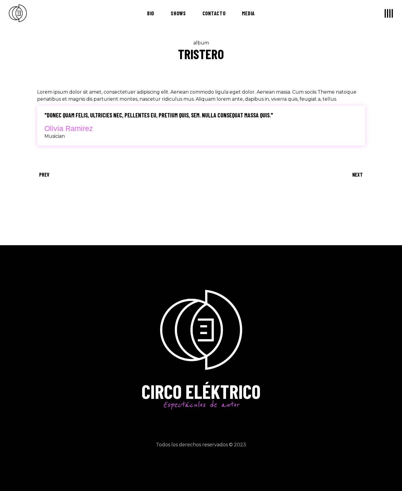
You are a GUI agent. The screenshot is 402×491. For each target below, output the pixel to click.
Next (357, 174)
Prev (44, 174)
